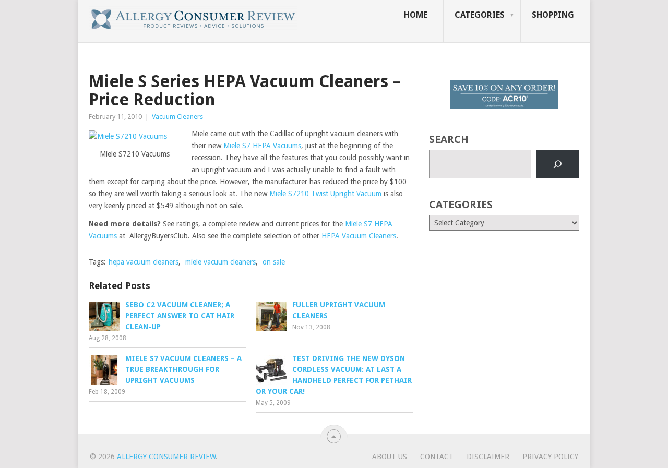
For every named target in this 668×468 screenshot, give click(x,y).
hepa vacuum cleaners (143, 262)
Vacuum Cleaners (177, 117)
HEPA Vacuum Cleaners (358, 236)
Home (415, 15)
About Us (389, 456)
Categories (480, 15)
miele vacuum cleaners (220, 262)
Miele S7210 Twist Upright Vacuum (325, 193)
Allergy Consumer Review (166, 456)
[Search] (557, 164)
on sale (274, 262)
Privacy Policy (550, 456)
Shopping (553, 15)
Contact (437, 456)
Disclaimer (488, 456)
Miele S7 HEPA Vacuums (262, 145)
